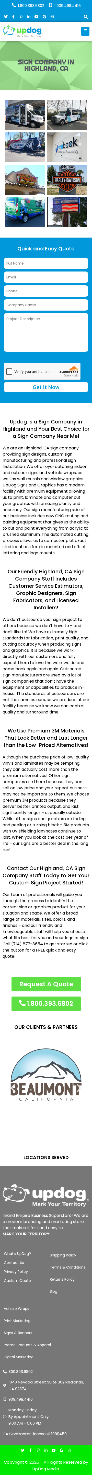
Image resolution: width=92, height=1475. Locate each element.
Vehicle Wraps (16, 1308)
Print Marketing (17, 1320)
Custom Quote (17, 1280)
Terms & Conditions (67, 1267)
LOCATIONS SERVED (46, 1157)
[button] (85, 17)
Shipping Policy (63, 1255)
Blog (53, 1291)
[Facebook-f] (30, 1450)
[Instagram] (69, 1450)
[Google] (61, 1450)
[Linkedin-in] (46, 1450)
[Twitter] (23, 1450)
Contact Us (14, 1262)
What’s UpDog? (17, 1253)
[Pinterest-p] (38, 1450)
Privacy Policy (16, 1271)
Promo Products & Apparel (27, 1344)
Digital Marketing (18, 1357)
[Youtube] (54, 1450)
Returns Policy (62, 1279)
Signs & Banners (18, 1332)
